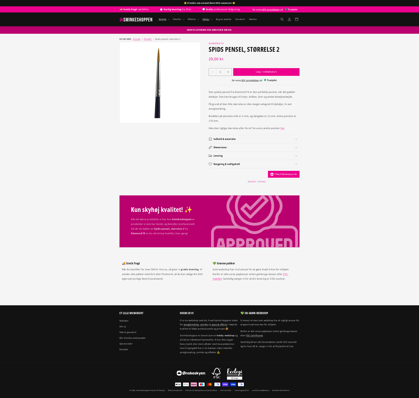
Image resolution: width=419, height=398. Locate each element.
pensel (262, 181)
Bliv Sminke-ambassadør (132, 338)
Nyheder (123, 320)
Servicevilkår (225, 390)
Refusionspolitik (175, 390)
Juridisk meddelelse (260, 390)
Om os (122, 326)
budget (252, 181)
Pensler (148, 39)
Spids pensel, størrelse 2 (167, 39)
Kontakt (123, 349)
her (282, 128)
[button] (164, 19)
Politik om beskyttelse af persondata (201, 390)
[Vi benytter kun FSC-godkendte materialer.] (216, 374)
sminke (204, 324)
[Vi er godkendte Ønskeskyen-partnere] (191, 374)
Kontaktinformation (281, 390)
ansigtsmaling (191, 324)
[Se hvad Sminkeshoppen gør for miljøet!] (234, 374)
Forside (137, 39)
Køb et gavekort (128, 332)
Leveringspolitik (242, 390)
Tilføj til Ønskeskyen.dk (285, 174)
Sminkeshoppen (143, 390)
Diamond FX (216, 43)
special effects (219, 324)
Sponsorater (126, 343)
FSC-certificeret (254, 335)
